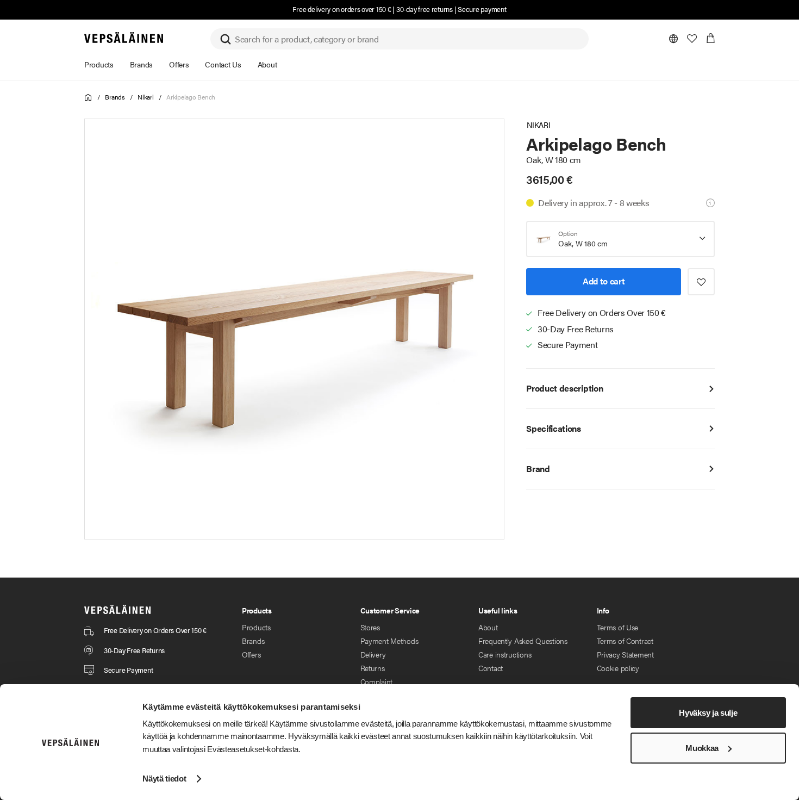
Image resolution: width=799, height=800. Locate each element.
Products (256, 627)
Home (88, 97)
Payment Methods (389, 640)
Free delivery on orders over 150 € (341, 9)
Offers (251, 654)
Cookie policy (618, 667)
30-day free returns (424, 9)
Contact (490, 667)
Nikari (146, 97)
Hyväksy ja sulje (708, 712)
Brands (115, 97)
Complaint (376, 681)
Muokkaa (702, 748)
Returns (372, 667)
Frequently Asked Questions (522, 640)
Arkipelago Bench (190, 97)
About (488, 627)
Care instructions (504, 654)
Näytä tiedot (164, 778)
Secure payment (482, 9)
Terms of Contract (625, 640)
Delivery (373, 654)
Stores (370, 627)
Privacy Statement (625, 654)
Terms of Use (618, 627)
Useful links (497, 610)
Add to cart (604, 281)
